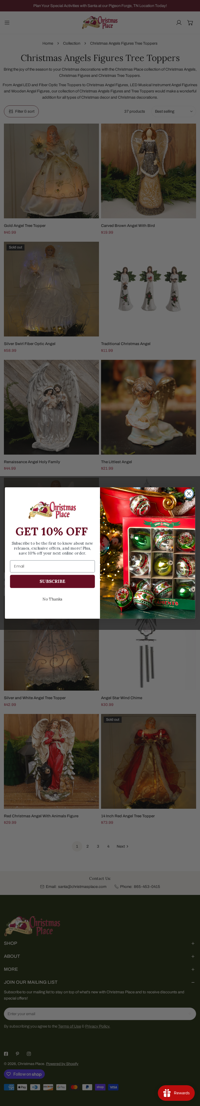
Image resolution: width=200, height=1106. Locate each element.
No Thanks (52, 598)
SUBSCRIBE (52, 581)
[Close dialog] (189, 493)
